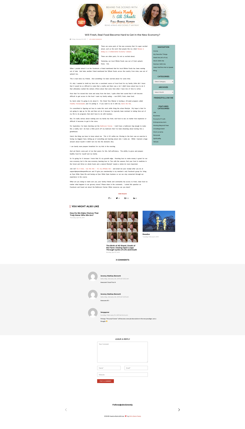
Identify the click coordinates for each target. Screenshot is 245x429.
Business (156, 116)
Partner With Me (159, 64)
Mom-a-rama (158, 132)
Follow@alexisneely (122, 405)
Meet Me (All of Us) (160, 57)
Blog (155, 70)
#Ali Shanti (122, 194)
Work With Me (158, 61)
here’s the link (126, 103)
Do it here (80, 169)
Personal (156, 135)
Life (90, 39)
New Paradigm (97, 39)
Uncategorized (159, 129)
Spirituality (157, 138)
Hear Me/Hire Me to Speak (163, 67)
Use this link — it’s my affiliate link (98, 169)
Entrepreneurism (159, 122)
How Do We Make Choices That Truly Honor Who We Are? (84, 214)
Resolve (146, 234)
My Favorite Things (160, 54)
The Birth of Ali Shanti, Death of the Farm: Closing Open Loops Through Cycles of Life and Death (121, 248)
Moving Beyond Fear (161, 125)
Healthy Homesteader (77, 103)
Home (155, 51)
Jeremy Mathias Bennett (110, 276)
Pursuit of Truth (159, 119)
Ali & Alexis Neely (135, 416)
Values (155, 142)
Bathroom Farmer (106, 126)
